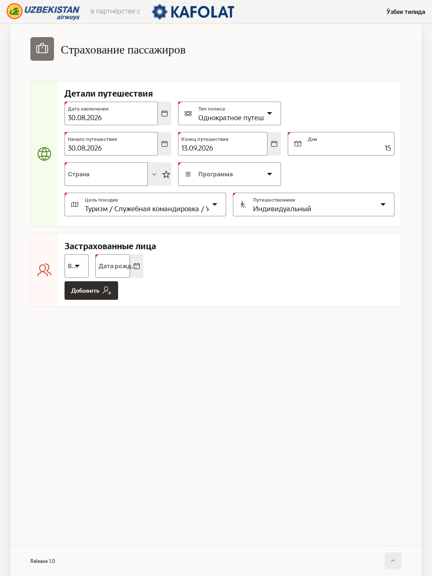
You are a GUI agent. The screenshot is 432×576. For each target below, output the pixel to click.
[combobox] (106, 174)
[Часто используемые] (166, 174)
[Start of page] (393, 560)
